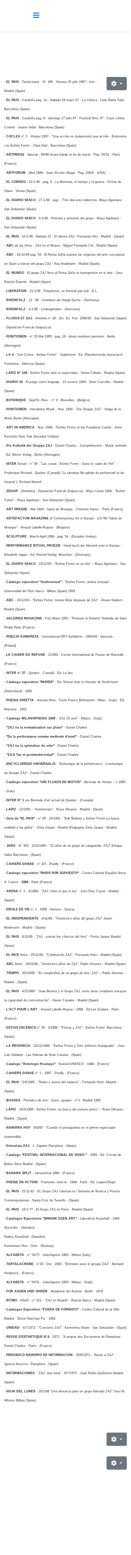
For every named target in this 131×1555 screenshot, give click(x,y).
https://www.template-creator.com (65, 1538)
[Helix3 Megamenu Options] (36, 15)
